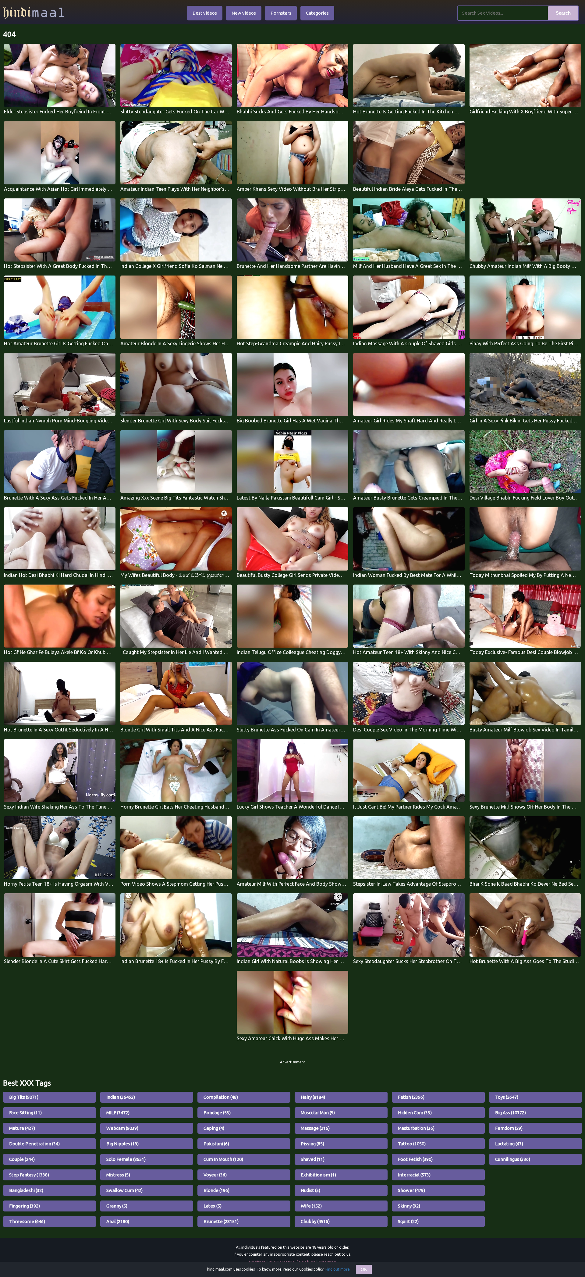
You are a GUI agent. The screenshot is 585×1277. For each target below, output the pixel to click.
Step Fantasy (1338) (29, 1174)
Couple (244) (22, 1159)
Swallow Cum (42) (124, 1190)
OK (364, 1269)
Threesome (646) (27, 1221)
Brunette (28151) (221, 1221)
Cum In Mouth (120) (223, 1159)
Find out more (337, 1269)
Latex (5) (213, 1205)
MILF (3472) (117, 1112)
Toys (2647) (506, 1097)
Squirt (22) (408, 1221)
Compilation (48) (221, 1097)
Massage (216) (315, 1128)
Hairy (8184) (313, 1097)
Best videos (205, 13)
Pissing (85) (312, 1143)
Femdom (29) (509, 1128)
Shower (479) (411, 1190)
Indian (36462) (120, 1097)
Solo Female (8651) (126, 1159)
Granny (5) (116, 1205)
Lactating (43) (509, 1143)
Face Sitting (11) (25, 1112)
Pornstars (281, 13)
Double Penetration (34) (34, 1143)
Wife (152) (311, 1205)
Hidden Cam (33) (415, 1112)
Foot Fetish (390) (415, 1159)
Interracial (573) (414, 1174)
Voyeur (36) (215, 1174)
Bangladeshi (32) (26, 1190)
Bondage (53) (217, 1112)
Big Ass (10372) (510, 1112)
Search (563, 13)
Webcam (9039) (122, 1128)
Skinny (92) (409, 1205)
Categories (317, 13)
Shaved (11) (312, 1159)
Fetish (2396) (411, 1097)
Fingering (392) (24, 1205)
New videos (244, 13)
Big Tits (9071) (23, 1097)
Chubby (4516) (315, 1221)
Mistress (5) (118, 1174)
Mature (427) (22, 1128)
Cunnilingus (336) (512, 1159)
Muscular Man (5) (318, 1112)
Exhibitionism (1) (318, 1174)
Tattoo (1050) (412, 1143)
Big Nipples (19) (122, 1143)
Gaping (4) (214, 1128)
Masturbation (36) (416, 1128)
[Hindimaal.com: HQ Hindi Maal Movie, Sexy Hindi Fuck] (33, 13)
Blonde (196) (216, 1190)
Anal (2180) (117, 1221)
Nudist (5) (310, 1190)
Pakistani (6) (216, 1143)
